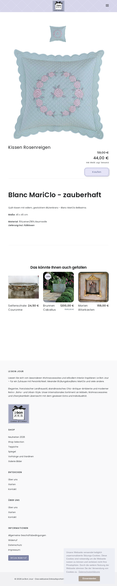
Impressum (14, 549)
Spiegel (12, 451)
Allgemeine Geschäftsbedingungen (27, 535)
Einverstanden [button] (89, 579)
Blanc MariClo (78, 381)
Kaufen (96, 172)
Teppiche (13, 446)
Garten (12, 484)
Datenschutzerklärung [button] (89, 572)
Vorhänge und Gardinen (21, 456)
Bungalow (65, 381)
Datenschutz (15, 545)
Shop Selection (16, 441)
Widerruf (12, 540)
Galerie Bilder (15, 461)
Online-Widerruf (19, 558)
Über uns (13, 479)
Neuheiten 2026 (16, 437)
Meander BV (53, 381)
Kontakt (12, 489)
